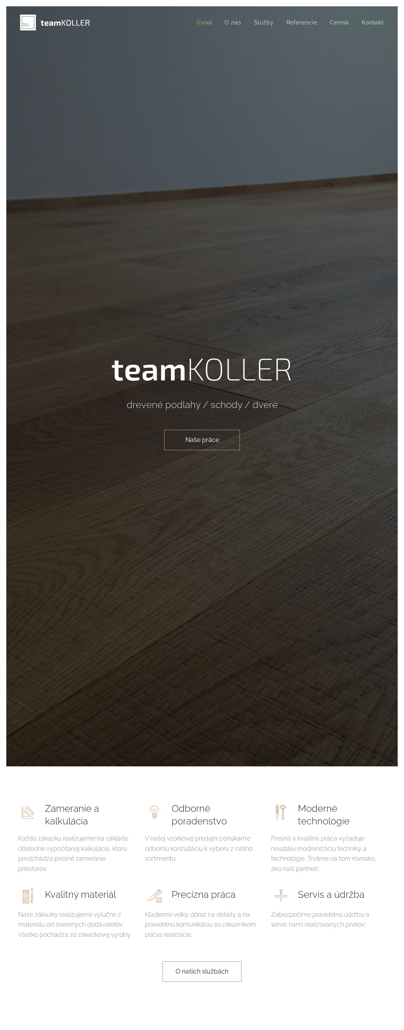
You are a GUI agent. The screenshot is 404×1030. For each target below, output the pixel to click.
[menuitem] (206, 22)
